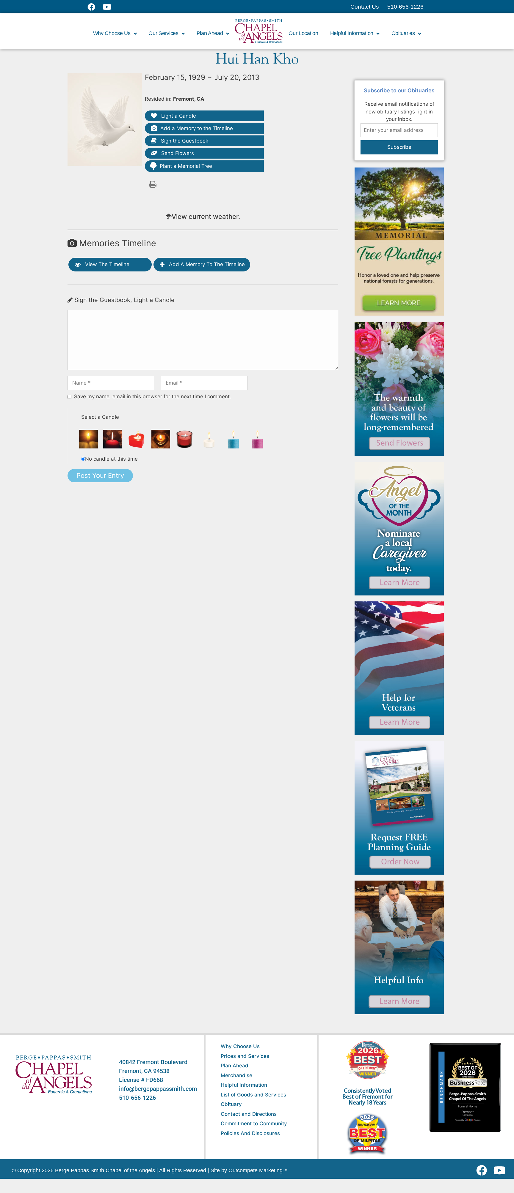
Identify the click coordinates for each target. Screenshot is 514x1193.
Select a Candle (100, 417)
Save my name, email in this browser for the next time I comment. (152, 396)
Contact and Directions (249, 1114)
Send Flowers (177, 153)
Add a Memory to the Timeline (196, 128)
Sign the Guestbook (183, 141)
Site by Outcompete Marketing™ (249, 1170)
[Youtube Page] (110, 7)
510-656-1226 (137, 1097)
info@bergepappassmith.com (158, 1088)
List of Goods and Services (253, 1095)
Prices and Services (245, 1056)
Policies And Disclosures (250, 1133)
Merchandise (236, 1075)
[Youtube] (501, 1170)
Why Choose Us (240, 1046)
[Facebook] (483, 1170)
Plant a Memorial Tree (186, 166)
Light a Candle (178, 116)
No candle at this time (111, 459)
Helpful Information (244, 1085)
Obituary (231, 1104)
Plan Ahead (234, 1066)
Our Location (303, 33)
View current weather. (206, 216)
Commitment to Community (254, 1123)
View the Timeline (106, 264)
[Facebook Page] (95, 7)
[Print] (153, 184)
